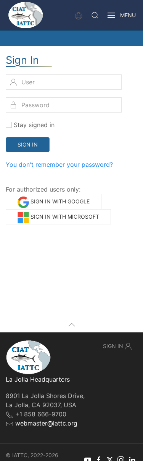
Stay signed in (34, 125)
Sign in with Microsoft (64, 216)
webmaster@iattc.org (46, 423)
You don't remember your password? (59, 164)
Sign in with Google (59, 201)
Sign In (28, 144)
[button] (95, 15)
